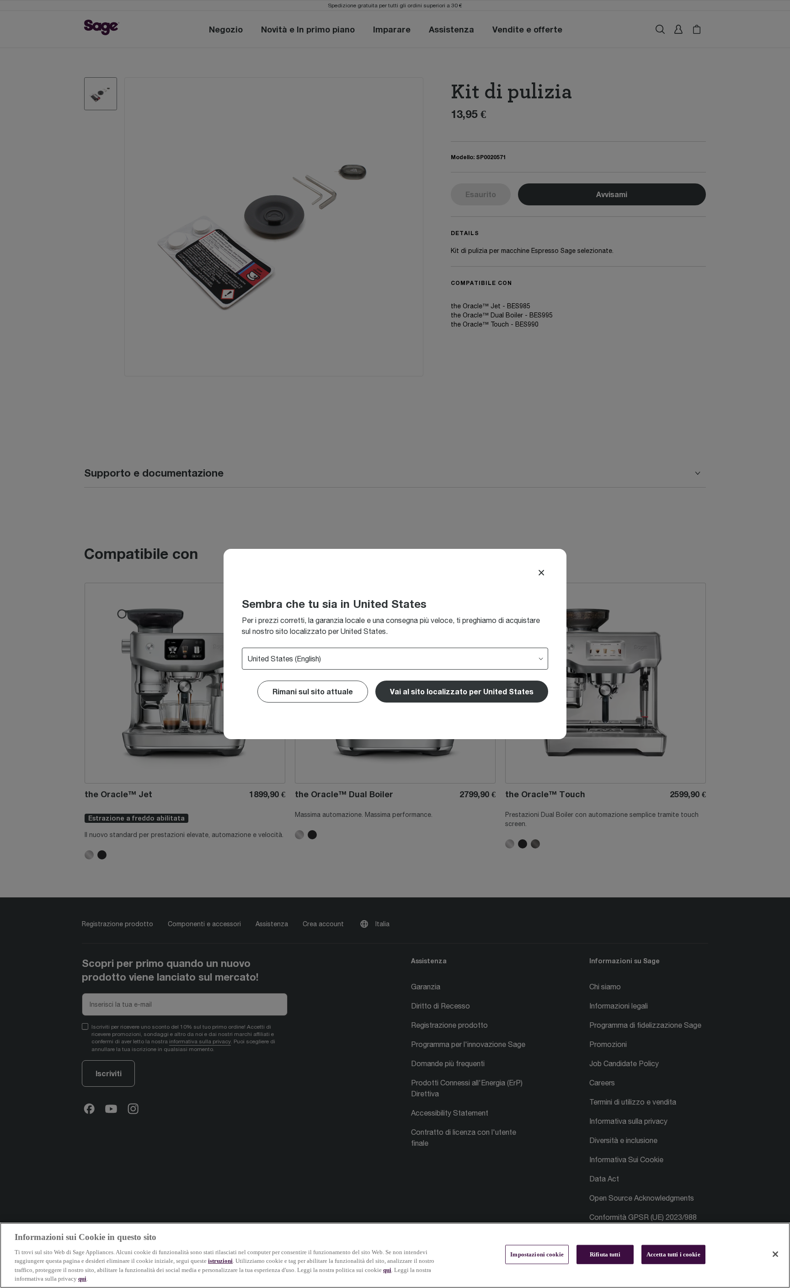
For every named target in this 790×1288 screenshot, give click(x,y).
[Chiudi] (775, 1254)
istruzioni (220, 1260)
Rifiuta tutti (605, 1254)
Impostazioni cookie (536, 1254)
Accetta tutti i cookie (673, 1254)
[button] (461, 692)
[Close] (541, 572)
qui (387, 1270)
